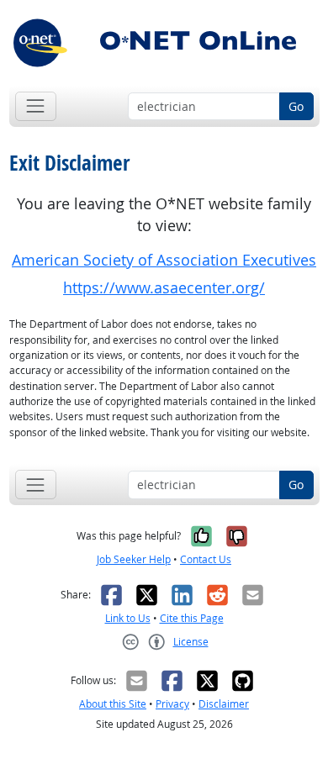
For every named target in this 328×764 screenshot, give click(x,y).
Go (296, 106)
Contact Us (205, 559)
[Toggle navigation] (35, 106)
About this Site (112, 704)
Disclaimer (223, 704)
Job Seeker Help (134, 559)
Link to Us (128, 618)
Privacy (172, 704)
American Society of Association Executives (164, 260)
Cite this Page (192, 618)
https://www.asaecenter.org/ (164, 288)
